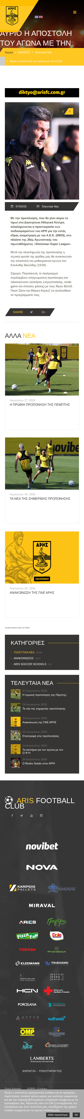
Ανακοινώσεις (27, 658)
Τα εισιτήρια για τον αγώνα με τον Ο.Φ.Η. (42, 751)
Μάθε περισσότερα (58, 1115)
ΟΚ (76, 1115)
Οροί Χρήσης (13, 1088)
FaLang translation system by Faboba (17, 628)
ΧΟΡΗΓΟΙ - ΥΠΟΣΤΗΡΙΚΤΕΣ (42, 1071)
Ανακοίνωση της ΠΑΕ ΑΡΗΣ (32, 592)
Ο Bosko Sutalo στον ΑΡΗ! (38, 763)
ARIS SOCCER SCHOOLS (33, 664)
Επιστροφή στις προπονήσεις (40, 736)
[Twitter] (31, 312)
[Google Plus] (43, 312)
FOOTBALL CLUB (39, 803)
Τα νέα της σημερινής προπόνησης (40, 498)
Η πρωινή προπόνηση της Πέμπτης (40, 404)
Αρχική (9, 52)
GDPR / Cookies (37, 1088)
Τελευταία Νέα (43, 52)
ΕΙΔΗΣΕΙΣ (24, 52)
